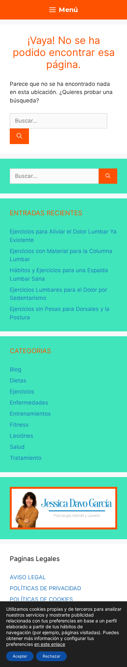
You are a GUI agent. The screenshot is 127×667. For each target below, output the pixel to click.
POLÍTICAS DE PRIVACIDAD (45, 588)
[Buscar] (19, 136)
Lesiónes (21, 436)
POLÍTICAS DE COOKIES (41, 599)
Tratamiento (25, 458)
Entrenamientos (30, 413)
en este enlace (49, 644)
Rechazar (51, 656)
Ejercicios (22, 391)
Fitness (19, 424)
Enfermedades (29, 402)
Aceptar (20, 656)
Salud (17, 447)
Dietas (18, 380)
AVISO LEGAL (28, 577)
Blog (15, 369)
